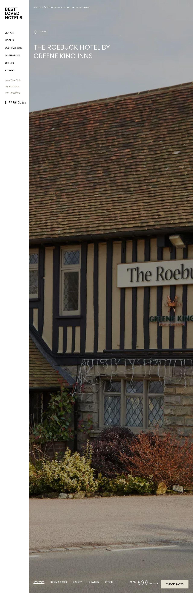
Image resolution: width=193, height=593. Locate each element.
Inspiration (12, 55)
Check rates (175, 584)
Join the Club (13, 80)
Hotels (9, 40)
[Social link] (6, 102)
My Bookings (12, 86)
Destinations (13, 48)
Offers (9, 63)
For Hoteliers (12, 92)
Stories (10, 70)
